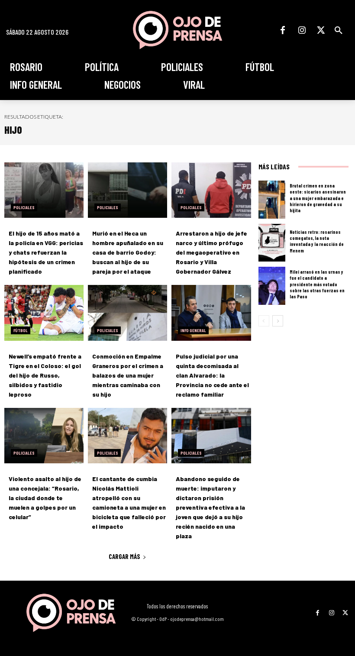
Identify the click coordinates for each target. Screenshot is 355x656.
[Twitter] (320, 30)
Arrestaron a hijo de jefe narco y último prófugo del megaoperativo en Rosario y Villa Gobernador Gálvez (211, 252)
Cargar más (124, 556)
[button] (338, 30)
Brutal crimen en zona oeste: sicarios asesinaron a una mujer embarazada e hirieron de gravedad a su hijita (318, 198)
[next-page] (277, 320)
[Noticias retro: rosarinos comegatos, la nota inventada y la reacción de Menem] (272, 243)
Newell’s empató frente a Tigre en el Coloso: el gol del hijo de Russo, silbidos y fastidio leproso (45, 375)
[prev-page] (263, 320)
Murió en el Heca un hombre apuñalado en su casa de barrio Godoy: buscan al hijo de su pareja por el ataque (127, 252)
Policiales (24, 207)
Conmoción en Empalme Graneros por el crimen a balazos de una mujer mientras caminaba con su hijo (127, 375)
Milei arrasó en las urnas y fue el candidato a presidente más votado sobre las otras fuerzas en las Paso (317, 284)
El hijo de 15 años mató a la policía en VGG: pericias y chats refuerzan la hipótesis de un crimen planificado (46, 252)
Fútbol (20, 330)
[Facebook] (282, 30)
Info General (193, 330)
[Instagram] (301, 30)
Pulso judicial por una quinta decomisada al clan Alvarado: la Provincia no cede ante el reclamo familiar (212, 375)
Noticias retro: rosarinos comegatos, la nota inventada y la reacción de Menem (317, 241)
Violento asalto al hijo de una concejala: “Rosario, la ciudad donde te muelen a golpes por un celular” (45, 497)
